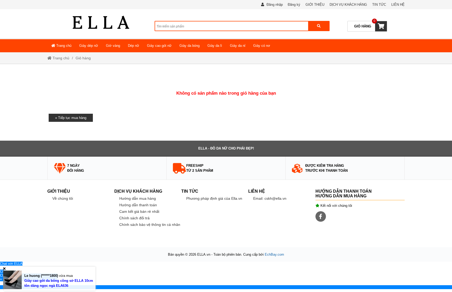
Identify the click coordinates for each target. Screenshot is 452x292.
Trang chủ (63, 46)
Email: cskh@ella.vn (269, 198)
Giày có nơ (261, 46)
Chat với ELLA (11, 264)
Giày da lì (214, 46)
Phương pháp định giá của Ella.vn (214, 198)
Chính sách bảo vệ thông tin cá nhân (149, 224)
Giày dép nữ (88, 46)
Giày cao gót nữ (159, 46)
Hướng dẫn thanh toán (138, 205)
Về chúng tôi (62, 198)
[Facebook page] (320, 216)
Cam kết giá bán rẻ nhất (139, 211)
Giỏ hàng (83, 58)
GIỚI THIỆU (315, 5)
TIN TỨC (379, 5)
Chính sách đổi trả (134, 218)
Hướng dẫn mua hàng (137, 198)
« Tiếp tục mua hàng (70, 118)
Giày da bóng (189, 46)
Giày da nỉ (237, 46)
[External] (0, 268)
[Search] (318, 26)
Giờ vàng (113, 46)
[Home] (101, 22)
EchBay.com (274, 254)
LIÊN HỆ (398, 5)
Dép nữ (133, 46)
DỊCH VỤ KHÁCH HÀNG (348, 5)
